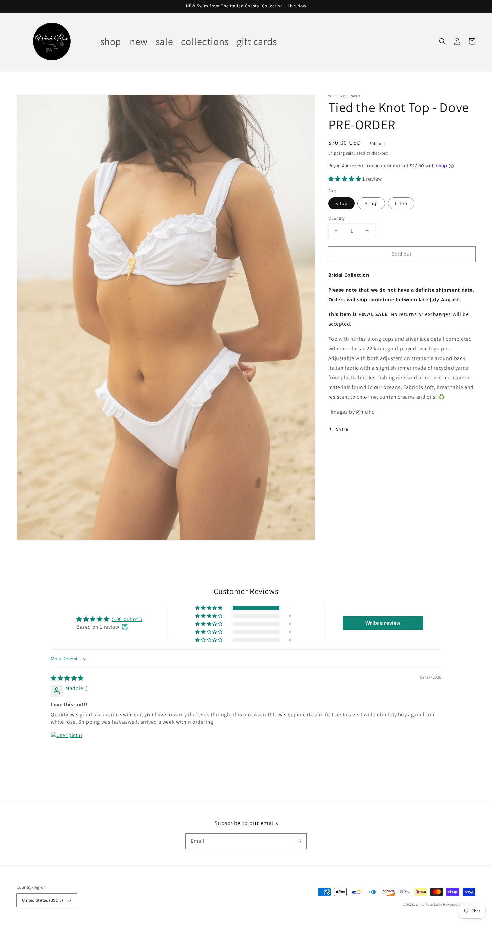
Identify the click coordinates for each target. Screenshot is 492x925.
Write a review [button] (383, 622)
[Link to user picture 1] (67, 747)
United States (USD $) (42, 900)
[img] (67, 678)
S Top (341, 203)
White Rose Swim (429, 904)
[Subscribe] (299, 841)
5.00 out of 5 (127, 619)
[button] (442, 41)
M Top (371, 203)
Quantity (336, 218)
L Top (401, 203)
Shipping (336, 153)
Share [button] (342, 429)
